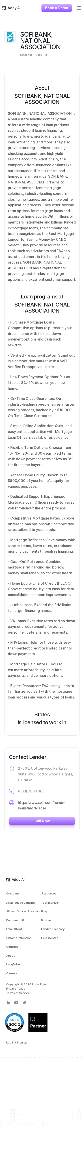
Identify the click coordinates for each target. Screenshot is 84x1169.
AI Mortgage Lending (20, 902)
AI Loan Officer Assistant (23, 911)
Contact (12, 946)
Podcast (47, 920)
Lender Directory (53, 929)
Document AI (15, 920)
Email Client (14, 929)
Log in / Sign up (16, 1042)
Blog (44, 911)
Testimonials (50, 902)
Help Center (49, 938)
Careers (11, 973)
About (10, 955)
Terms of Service (18, 993)
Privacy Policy (15, 988)
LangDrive (13, 964)
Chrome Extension (19, 938)
